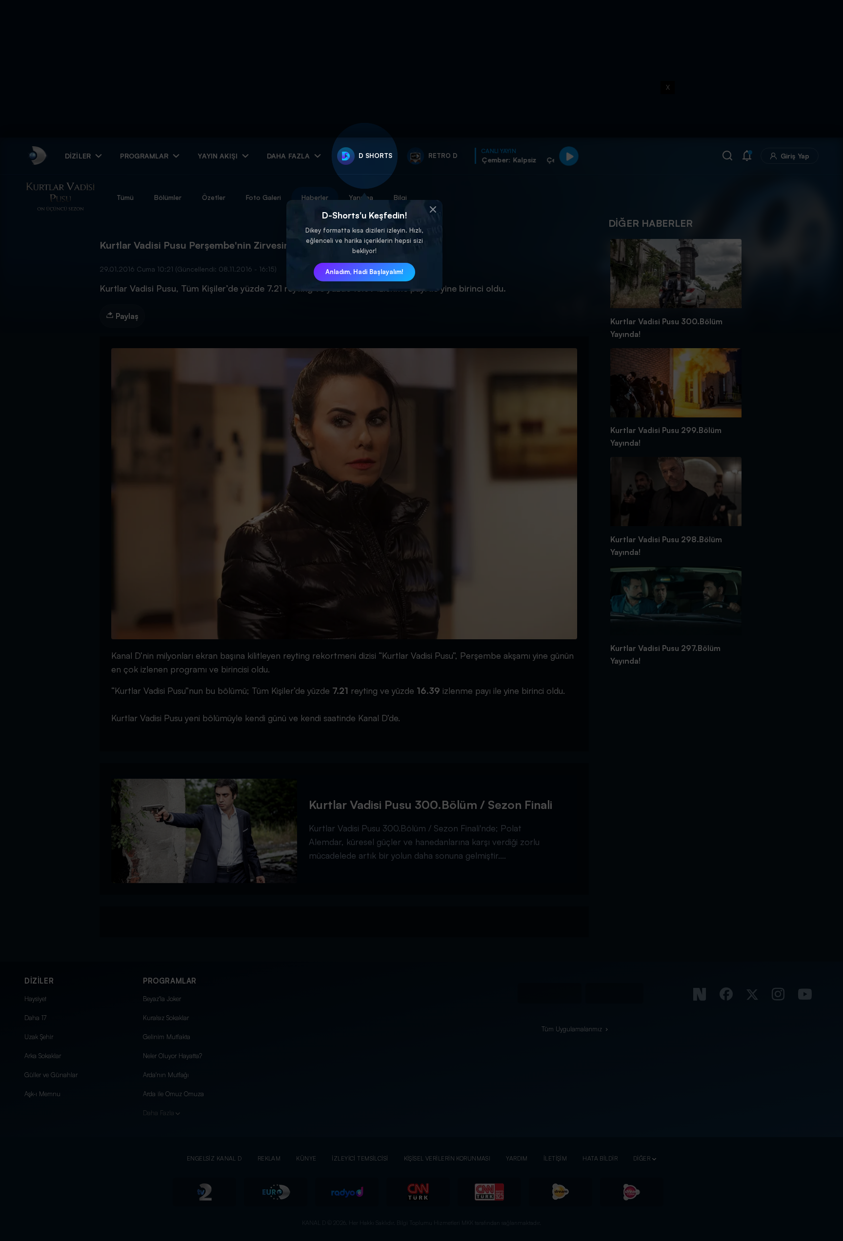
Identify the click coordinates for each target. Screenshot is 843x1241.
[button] (433, 210)
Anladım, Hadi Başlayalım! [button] (364, 272)
